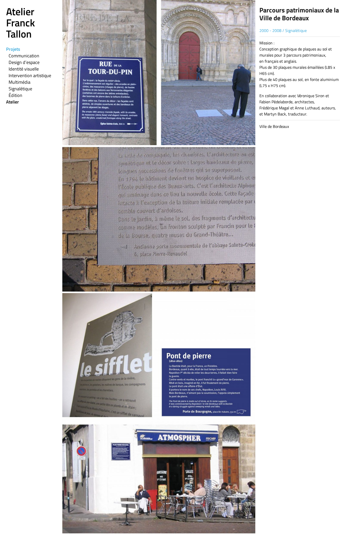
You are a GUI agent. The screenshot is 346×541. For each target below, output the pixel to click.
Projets (13, 49)
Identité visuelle (24, 68)
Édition (15, 95)
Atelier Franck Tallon (20, 23)
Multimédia (19, 82)
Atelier (12, 101)
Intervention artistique (30, 75)
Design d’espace (24, 62)
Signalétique (20, 88)
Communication (24, 55)
